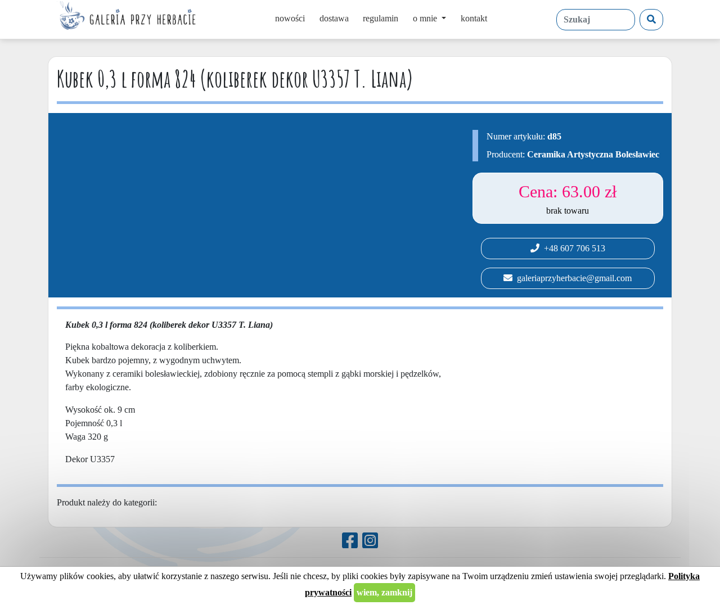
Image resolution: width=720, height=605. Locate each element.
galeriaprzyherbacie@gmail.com (572, 278)
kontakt (474, 18)
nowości (290, 18)
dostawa (334, 18)
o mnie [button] (426, 18)
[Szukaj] (651, 19)
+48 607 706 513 (572, 248)
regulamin (380, 18)
